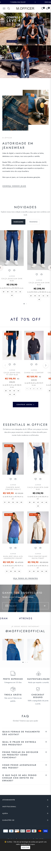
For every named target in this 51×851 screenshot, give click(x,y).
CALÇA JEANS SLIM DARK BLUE (11, 280)
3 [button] (27, 662)
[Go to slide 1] (25, 75)
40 (7, 292)
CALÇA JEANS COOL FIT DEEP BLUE (12, 374)
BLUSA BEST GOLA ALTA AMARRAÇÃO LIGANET (13, 557)
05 (21, 502)
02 (9, 502)
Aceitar (25, 847)
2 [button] (26, 303)
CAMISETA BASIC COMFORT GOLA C (13, 488)
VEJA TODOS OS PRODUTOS (25, 578)
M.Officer (12, 276)
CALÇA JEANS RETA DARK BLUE (37, 488)
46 (20, 292)
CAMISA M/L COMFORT (34, 373)
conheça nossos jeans (14, 186)
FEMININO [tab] (33, 222)
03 (13, 502)
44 (16, 292)
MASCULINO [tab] (18, 222)
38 (3, 292)
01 (4, 502)
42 (12, 292)
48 (12, 295)
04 (17, 502)
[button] (45, 365)
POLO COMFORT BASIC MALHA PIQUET (37, 557)
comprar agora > (26, 404)
